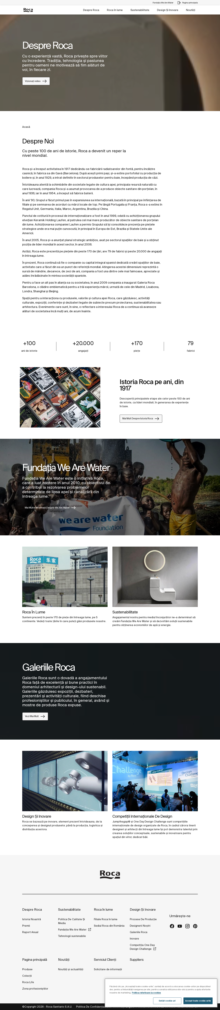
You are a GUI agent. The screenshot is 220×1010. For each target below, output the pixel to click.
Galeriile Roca (138, 932)
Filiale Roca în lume (105, 919)
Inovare (134, 938)
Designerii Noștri (140, 925)
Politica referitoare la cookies (146, 992)
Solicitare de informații (108, 969)
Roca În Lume (33, 612)
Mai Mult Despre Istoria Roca (137, 418)
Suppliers (137, 959)
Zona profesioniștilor (35, 988)
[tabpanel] (110, 62)
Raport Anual (30, 932)
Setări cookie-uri (167, 1001)
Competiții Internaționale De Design (142, 816)
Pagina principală (34, 959)
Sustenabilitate (139, 10)
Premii (26, 925)
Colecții (27, 975)
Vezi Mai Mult (32, 716)
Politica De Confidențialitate (93, 1006)
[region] (161, 992)
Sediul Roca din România (109, 925)
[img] (65, 577)
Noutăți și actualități (70, 969)
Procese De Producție (143, 919)
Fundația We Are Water (72, 929)
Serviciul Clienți (105, 959)
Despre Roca (91, 10)
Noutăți (190, 10)
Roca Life (28, 982)
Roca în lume (115, 10)
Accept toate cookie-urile (198, 1001)
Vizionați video (33, 81)
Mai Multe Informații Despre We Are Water (47, 507)
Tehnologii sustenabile (72, 936)
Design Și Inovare (167, 10)
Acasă (26, 126)
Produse (27, 969)
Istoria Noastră (31, 919)
